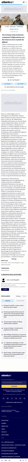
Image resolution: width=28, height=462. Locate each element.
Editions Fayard (5, 264)
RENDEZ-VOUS (4, 426)
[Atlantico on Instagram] (20, 398)
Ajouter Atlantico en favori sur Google (15, 87)
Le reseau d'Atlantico (6, 411)
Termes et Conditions (17, 391)
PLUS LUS (7, 300)
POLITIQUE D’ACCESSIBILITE (7, 450)
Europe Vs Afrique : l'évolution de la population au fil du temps (13, 329)
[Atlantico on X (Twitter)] (7, 398)
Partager (8, 83)
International (20, 26)
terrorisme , (4, 262)
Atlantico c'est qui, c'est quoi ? (9, 410)
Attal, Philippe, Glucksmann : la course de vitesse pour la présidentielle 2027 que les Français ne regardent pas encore (15, 336)
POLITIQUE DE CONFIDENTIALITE (8, 448)
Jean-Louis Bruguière (14, 80)
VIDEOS (3, 429)
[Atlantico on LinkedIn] (16, 398)
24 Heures (18, 296)
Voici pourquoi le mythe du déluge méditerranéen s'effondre (13, 322)
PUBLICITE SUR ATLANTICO (7, 445)
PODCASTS (4, 432)
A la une (7, 26)
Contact (17, 411)
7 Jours (24, 296)
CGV (2, 442)
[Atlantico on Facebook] (12, 398)
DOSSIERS (3, 423)
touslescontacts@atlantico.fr (14, 402)
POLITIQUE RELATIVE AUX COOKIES (9, 453)
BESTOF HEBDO (5, 434)
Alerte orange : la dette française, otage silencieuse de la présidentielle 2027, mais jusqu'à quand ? (14, 354)
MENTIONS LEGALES (9, 442)
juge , (22, 262)
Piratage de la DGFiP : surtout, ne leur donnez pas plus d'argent (14, 306)
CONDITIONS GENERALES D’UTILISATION (10, 456)
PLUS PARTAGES (20, 300)
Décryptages (13, 26)
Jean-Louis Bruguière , (14, 262)
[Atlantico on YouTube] (24, 398)
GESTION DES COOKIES (20, 445)
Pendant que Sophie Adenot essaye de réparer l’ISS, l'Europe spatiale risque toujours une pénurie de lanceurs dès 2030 (14, 314)
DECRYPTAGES (4, 420)
